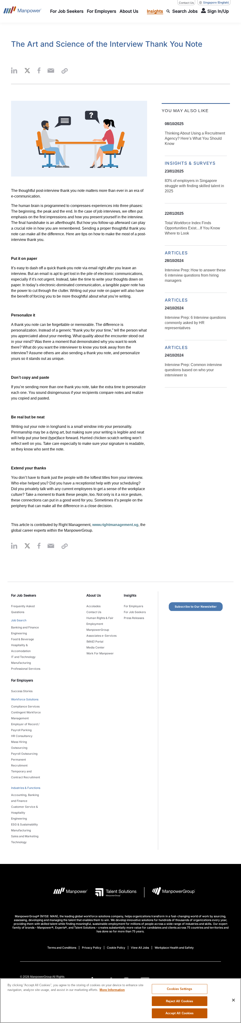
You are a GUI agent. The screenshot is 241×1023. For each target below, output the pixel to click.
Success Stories (21, 691)
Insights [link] (130, 595)
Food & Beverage (22, 639)
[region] (120, 1000)
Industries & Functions (25, 788)
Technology (19, 842)
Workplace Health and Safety (174, 947)
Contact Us (186, 2)
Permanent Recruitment (19, 762)
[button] (14, 70)
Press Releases (134, 618)
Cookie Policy (116, 947)
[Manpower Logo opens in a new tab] (67, 892)
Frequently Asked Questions (23, 609)
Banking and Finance (25, 627)
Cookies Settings (179, 989)
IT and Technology (23, 657)
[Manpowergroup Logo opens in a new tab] (170, 892)
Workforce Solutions (24, 699)
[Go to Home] (22, 11)
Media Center (95, 647)
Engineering (19, 633)
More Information (112, 990)
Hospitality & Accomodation (21, 648)
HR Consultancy (21, 736)
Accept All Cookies (179, 1013)
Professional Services (25, 668)
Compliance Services (25, 706)
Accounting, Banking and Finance (25, 798)
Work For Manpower (100, 653)
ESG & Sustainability (24, 824)
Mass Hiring (19, 742)
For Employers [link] (22, 680)
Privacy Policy (91, 947)
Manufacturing (21, 663)
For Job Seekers (135, 612)
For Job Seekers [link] (23, 595)
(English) (216, 2)
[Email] (51, 70)
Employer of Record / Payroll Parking (25, 727)
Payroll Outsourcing (24, 753)
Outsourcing (19, 747)
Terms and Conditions (61, 947)
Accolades (93, 606)
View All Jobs (140, 947)
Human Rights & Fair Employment (99, 621)
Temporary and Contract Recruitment (25, 774)
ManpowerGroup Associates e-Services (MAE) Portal (101, 635)
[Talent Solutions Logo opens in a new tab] (112, 892)
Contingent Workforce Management (26, 715)
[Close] (233, 1000)
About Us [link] (93, 595)
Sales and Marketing (24, 836)
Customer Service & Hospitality (24, 809)
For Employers (133, 606)
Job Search (18, 620)
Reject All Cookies (179, 1001)
